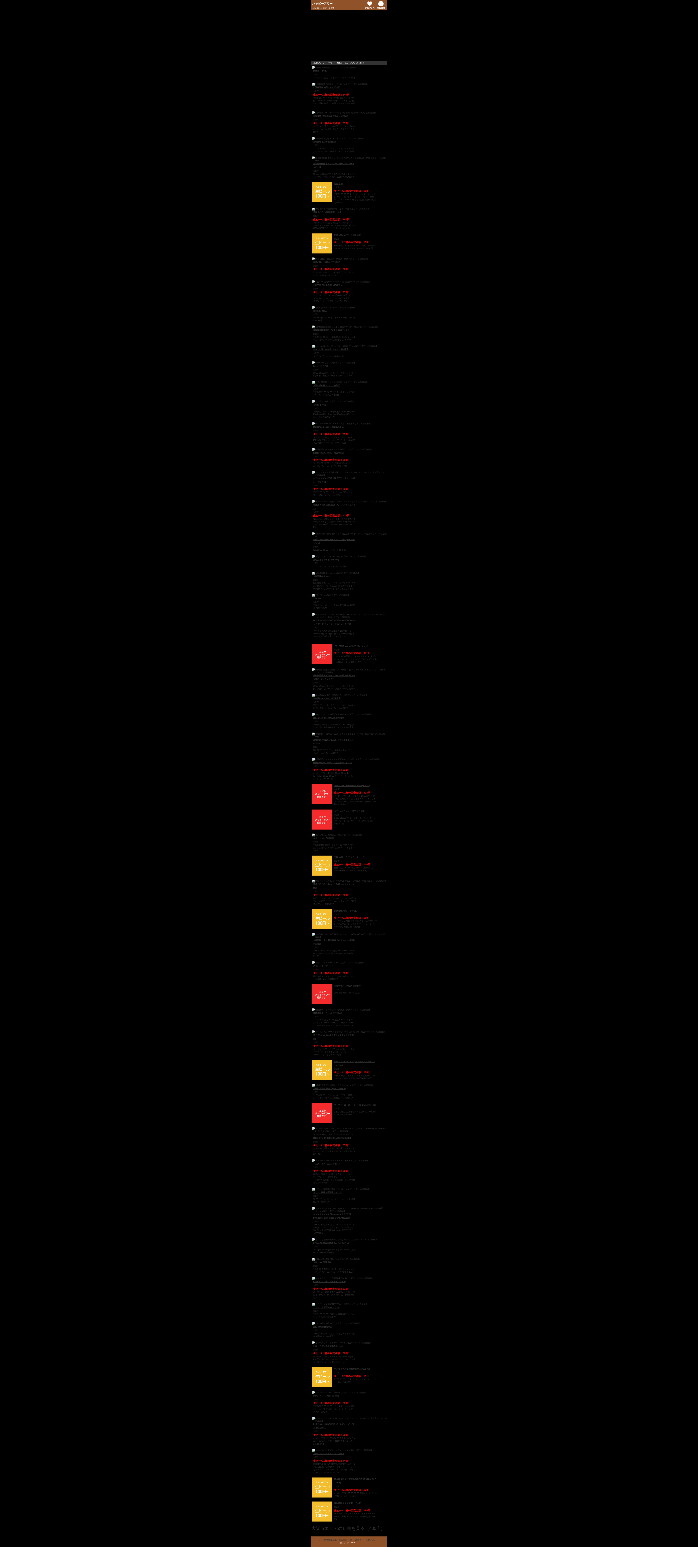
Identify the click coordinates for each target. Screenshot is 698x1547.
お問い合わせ (372, 1540)
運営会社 (359, 1540)
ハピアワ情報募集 (328, 1540)
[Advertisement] (349, 35)
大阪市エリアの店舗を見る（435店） (348, 1528)
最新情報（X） (346, 1540)
